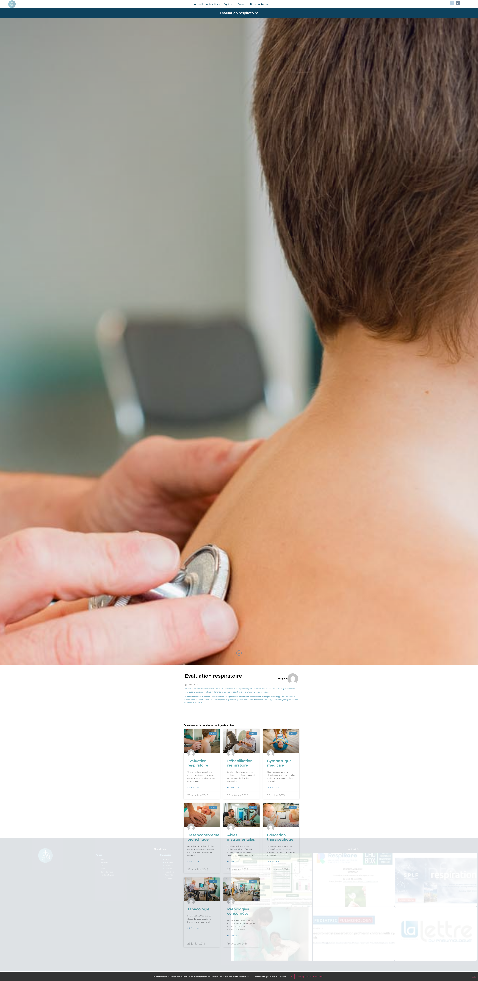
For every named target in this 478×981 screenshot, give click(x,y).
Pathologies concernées (238, 911)
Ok (291, 976)
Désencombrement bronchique (205, 837)
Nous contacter (259, 4)
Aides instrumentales (241, 837)
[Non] (474, 976)
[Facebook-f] (452, 3)
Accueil (198, 4)
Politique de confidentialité (310, 976)
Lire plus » (193, 787)
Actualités (212, 4)
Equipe (228, 4)
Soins (241, 4)
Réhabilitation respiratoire (240, 763)
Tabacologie (198, 909)
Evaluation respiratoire (197, 763)
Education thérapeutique (280, 837)
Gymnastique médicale (279, 763)
